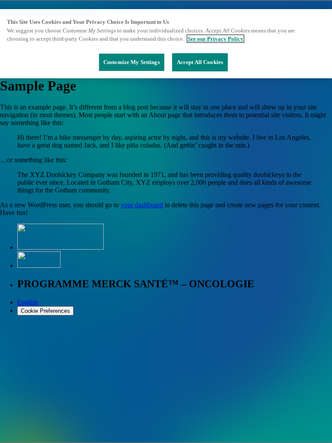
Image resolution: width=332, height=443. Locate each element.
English (27, 302)
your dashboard (142, 205)
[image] (39, 265)
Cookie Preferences (45, 311)
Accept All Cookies (200, 62)
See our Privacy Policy (215, 38)
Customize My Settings (131, 62)
